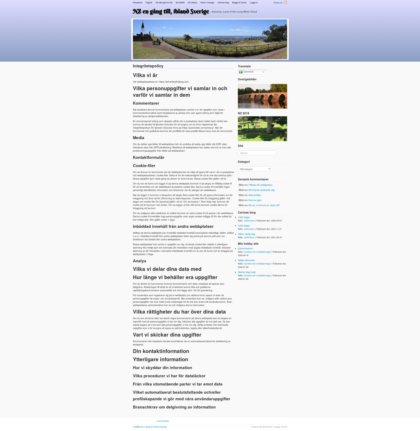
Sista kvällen (254, 195)
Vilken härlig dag (246, 234)
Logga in (254, 2)
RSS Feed (285, 2)
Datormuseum (245, 248)
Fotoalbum (137, 2)
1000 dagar (244, 225)
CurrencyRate (163, 421)
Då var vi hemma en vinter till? (264, 205)
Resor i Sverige (207, 2)
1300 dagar (244, 217)
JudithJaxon (249, 220)
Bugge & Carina (239, 2)
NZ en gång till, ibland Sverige (171, 11)
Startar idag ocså (247, 272)
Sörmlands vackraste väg (261, 190)
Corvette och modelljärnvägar (257, 251)
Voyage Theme (280, 426)
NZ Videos (192, 2)
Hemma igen (255, 200)
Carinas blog (223, 2)
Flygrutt (149, 2)
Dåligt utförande (246, 260)
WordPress (267, 426)
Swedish (248, 71)
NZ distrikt (180, 2)
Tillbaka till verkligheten (260, 184)
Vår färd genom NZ (164, 2)
